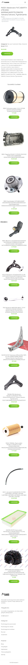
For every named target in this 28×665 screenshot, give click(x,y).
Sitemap (3, 654)
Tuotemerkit (15, 44)
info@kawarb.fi (5, 615)
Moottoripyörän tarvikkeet (7, 629)
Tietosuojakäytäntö (6, 652)
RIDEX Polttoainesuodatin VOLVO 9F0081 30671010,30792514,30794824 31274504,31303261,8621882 (14, 110)
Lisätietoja (7, 53)
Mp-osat (10, 44)
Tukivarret (24, 44)
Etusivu (3, 17)
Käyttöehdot (4, 649)
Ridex (20, 44)
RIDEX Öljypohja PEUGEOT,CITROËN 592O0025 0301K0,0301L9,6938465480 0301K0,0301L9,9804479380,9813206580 (14, 156)
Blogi (2, 644)
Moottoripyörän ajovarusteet (8, 624)
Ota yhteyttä (4, 646)
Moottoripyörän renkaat (7, 626)
